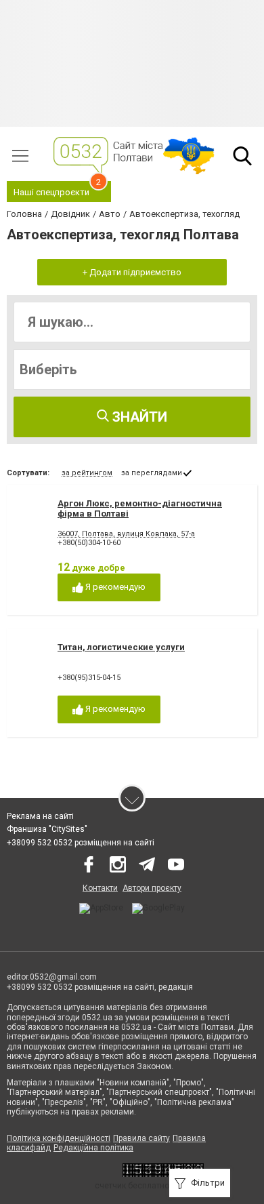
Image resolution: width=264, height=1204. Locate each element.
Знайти (138, 417)
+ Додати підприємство (132, 272)
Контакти (100, 888)
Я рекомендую (114, 587)
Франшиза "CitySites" (47, 829)
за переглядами (151, 472)
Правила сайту (141, 1138)
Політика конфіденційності (58, 1138)
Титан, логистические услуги (121, 647)
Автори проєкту (152, 888)
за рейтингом (87, 472)
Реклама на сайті (40, 816)
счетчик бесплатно (132, 1185)
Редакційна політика (93, 1147)
